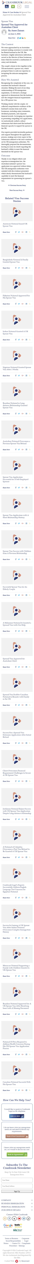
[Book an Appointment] (13, 6)
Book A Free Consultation (15, 1136)
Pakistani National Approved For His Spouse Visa (16, 296)
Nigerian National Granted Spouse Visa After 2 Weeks (17, 368)
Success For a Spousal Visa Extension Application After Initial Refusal (17, 734)
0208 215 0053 (15, 1116)
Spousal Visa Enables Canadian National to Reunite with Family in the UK (16, 696)
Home (5, 12)
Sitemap (22, 1246)
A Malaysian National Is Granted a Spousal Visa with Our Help (17, 623)
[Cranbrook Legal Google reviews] (8, 1225)
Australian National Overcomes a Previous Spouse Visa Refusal (16, 442)
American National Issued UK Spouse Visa (15, 224)
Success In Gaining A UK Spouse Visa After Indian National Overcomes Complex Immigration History (17, 928)
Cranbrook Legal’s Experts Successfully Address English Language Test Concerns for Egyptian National (14, 888)
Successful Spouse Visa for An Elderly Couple (15, 587)
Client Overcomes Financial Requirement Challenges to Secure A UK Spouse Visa (17, 772)
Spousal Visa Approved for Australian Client (14, 659)
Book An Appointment (15, 1154)
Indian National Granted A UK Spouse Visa (15, 332)
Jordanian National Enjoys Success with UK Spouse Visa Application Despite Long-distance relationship (17, 810)
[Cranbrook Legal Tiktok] (28, 1218)
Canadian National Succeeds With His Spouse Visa (17, 1083)
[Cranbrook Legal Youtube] (19, 1218)
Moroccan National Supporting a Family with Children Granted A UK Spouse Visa (16, 967)
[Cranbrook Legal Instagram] (5, 1218)
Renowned (25, 1261)
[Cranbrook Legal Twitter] (14, 1218)
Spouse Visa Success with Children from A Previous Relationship (17, 552)
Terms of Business (11, 1238)
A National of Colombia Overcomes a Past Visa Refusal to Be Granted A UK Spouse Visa (16, 849)
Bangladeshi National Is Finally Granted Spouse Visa (15, 260)
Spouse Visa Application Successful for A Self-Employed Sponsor (15, 479)
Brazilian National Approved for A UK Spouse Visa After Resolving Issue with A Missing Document (17, 1005)
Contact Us (16, 1243)
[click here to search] (19, 6)
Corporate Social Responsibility (17, 1239)
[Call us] (7, 6)
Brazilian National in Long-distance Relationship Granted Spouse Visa (15, 405)
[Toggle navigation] (27, 6)
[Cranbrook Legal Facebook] (10, 1218)
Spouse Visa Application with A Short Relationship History (16, 516)
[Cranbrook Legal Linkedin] (24, 1218)
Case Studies (14, 12)
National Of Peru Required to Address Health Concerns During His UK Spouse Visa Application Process (16, 1045)
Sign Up (17, 1191)
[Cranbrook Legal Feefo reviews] (18, 1225)
